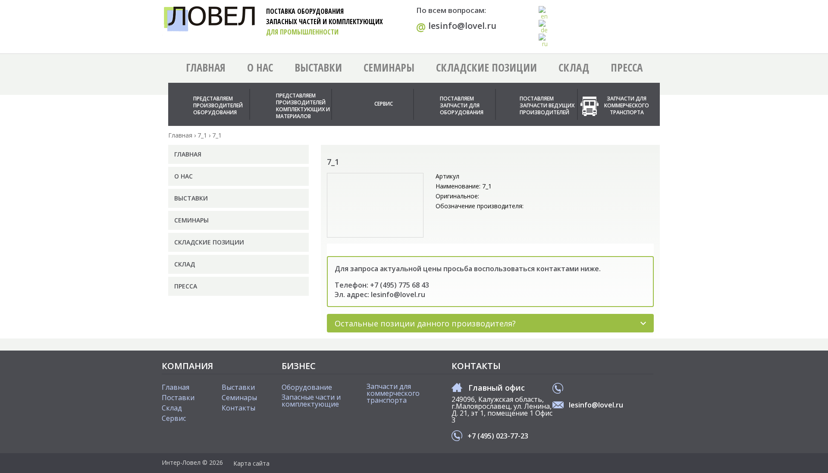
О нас (260, 67)
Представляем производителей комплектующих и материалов (303, 106)
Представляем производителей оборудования (218, 105)
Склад (573, 67)
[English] (544, 13)
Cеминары (239, 397)
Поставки (178, 397)
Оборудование (307, 387)
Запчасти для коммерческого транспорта (626, 105)
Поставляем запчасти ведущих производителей (547, 105)
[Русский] (544, 40)
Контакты (238, 407)
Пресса (627, 67)
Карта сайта (251, 463)
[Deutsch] (544, 27)
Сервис (383, 103)
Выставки (318, 67)
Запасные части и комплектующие (311, 400)
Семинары (389, 67)
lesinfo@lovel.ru (456, 26)
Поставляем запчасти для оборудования (461, 105)
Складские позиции (486, 67)
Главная (206, 67)
